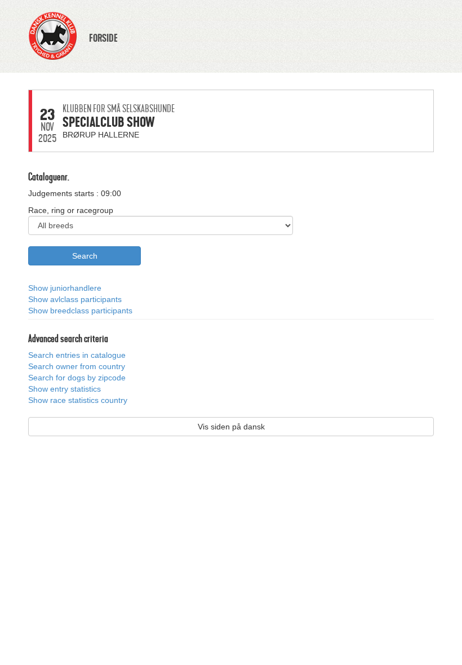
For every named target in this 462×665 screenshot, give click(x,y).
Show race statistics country (77, 400)
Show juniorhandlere (64, 287)
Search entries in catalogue (77, 355)
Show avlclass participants (75, 299)
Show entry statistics (64, 388)
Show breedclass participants (80, 310)
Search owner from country (76, 366)
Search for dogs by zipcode (77, 377)
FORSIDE (103, 38)
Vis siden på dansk (231, 426)
